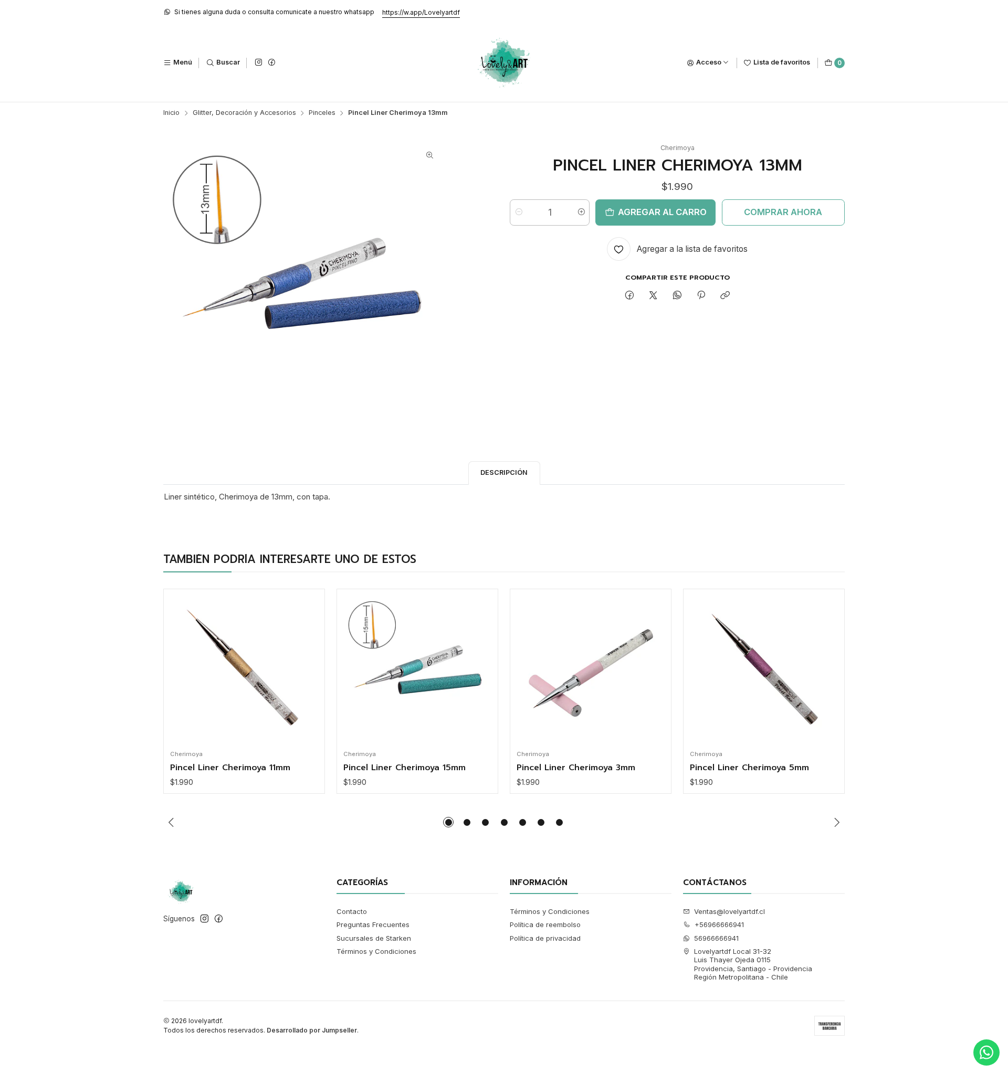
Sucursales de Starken (374, 938)
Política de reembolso (545, 924)
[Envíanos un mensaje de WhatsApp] (986, 1052)
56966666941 (716, 938)
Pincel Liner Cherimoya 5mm (749, 768)
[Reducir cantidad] (518, 212)
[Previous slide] (171, 822)
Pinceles (322, 113)
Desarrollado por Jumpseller (312, 1030)
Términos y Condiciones (376, 951)
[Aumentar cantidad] (581, 212)
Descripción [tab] (504, 472)
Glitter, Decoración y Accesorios (244, 113)
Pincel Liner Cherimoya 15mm (404, 768)
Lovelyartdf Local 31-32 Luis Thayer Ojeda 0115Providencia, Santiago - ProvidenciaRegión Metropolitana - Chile (753, 964)
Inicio (171, 113)
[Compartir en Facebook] (629, 296)
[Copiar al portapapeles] (725, 296)
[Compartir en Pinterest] (700, 296)
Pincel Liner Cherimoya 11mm (230, 768)
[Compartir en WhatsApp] (677, 296)
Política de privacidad (545, 938)
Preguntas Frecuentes (373, 924)
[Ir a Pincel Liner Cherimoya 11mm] (244, 670)
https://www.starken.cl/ (375, 12)
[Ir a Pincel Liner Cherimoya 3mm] (591, 670)
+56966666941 (719, 924)
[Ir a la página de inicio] (504, 63)
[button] (448, 822)
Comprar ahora (783, 212)
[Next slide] (837, 822)
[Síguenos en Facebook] (271, 62)
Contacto (352, 911)
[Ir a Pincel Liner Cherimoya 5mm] (764, 670)
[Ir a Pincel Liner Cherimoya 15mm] (417, 670)
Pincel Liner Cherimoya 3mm (576, 768)
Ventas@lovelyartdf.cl (729, 911)
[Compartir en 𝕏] (653, 296)
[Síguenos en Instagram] (258, 62)
